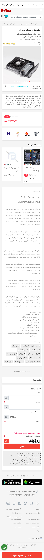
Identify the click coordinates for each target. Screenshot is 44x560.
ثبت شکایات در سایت (32, 523)
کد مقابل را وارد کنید (33, 436)
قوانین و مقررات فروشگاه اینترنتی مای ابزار (14, 518)
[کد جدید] (6, 441)
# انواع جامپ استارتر (33, 354)
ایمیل (38, 402)
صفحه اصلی (38, 24)
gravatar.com (33, 462)
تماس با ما (18, 527)
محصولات (10, 86)
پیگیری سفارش (17, 523)
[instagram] (31, 503)
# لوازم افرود (9, 361)
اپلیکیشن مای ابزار (32, 513)
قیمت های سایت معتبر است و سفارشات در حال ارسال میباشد (22, 5)
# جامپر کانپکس (23, 350)
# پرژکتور (22, 354)
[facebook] (20, 503)
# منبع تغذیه (19, 361)
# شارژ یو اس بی (21, 357)
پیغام (38, 421)
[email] (8, 503)
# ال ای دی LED (11, 354)
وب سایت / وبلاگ (33, 411)
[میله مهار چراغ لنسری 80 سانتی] (12, 157)
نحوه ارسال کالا (17, 513)
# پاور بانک (15, 346)
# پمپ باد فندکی (34, 357)
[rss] (14, 503)
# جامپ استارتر (35, 350)
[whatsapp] (25, 503)
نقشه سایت (35, 527)
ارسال (22, 446)
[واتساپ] (4, 547)
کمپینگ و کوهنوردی (25, 24)
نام (39, 392)
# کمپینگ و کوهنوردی (33, 361)
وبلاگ (37, 509)
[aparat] (37, 503)
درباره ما (37, 531)
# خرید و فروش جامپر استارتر (30, 346)
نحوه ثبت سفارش (33, 519)
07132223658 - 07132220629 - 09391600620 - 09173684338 (21, 493)
